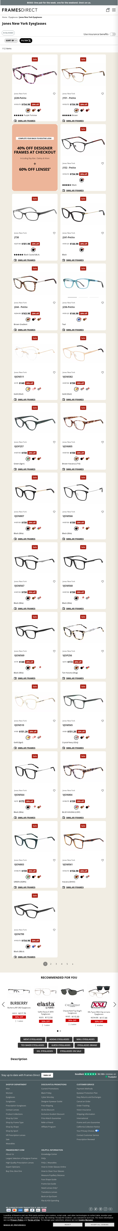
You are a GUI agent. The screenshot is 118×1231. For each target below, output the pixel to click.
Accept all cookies (100, 1224)
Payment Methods (85, 1088)
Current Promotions (50, 1088)
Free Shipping (47, 1105)
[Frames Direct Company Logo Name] (19, 9)
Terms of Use (34, 1220)
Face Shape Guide (48, 1179)
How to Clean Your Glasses (52, 1171)
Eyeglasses (13, 17)
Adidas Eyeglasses (59, 1039)
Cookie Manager (86, 1220)
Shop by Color (12, 1118)
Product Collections (14, 1114)
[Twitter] (95, 1209)
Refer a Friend (47, 1122)
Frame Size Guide (48, 1183)
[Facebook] (91, 1209)
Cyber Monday (47, 1097)
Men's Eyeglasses (32, 1039)
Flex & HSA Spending (50, 1200)
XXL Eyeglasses (45, 1051)
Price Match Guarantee (51, 1118)
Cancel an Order (83, 1101)
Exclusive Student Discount (52, 1114)
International (82, 1118)
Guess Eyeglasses (61, 1045)
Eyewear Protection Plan (87, 1092)
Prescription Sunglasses (16, 1105)
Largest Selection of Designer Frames (21, 1158)
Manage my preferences (15, 1225)
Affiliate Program (48, 1126)
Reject (68, 1224)
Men (8, 1088)
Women (9, 1092)
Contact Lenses (12, 1109)
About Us (10, 1154)
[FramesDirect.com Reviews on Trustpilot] (93, 1075)
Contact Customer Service (88, 1135)
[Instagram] (105, 1209)
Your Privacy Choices (85, 1131)
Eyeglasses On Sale (70, 1051)
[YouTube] (110, 1209)
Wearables (10, 1143)
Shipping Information (86, 1114)
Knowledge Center (49, 1154)
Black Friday (46, 1092)
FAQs (43, 1158)
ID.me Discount (47, 1109)
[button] (115, 1004)
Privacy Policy (17, 1220)
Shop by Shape (12, 1126)
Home (4, 17)
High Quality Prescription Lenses (20, 1162)
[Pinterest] (100, 1209)
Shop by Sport (12, 1131)
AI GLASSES (8, 33)
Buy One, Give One (14, 1171)
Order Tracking (83, 1105)
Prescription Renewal (86, 1139)
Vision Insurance (84, 1109)
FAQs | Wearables (49, 1162)
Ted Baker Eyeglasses (32, 1045)
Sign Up (47, 1075)
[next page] (72, 964)
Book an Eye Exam (49, 1196)
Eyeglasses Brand (87, 1045)
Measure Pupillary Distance (52, 1175)
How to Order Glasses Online (53, 1166)
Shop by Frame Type (14, 1122)
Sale (7, 1139)
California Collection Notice (88, 1126)
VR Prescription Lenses (15, 1135)
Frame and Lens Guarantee (88, 1122)
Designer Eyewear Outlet (51, 1101)
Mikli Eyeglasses (86, 1039)
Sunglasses (10, 1101)
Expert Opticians (13, 1166)
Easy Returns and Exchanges (89, 1097)
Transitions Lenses (49, 1192)
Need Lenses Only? (49, 1188)
